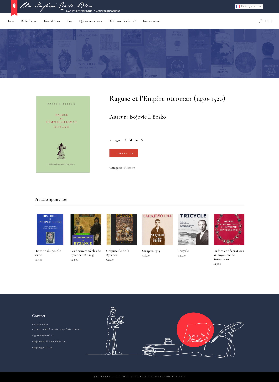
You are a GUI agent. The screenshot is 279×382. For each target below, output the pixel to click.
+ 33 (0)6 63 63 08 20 (42, 335)
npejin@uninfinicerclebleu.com (49, 341)
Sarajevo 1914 (151, 251)
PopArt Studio (176, 377)
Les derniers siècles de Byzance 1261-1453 (85, 253)
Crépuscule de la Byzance (117, 253)
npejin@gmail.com (42, 347)
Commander (124, 153)
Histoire (129, 168)
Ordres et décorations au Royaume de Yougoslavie (228, 255)
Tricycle (183, 251)
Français (248, 6)
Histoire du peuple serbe (48, 253)
